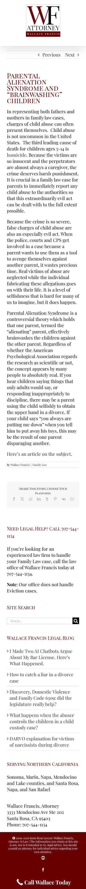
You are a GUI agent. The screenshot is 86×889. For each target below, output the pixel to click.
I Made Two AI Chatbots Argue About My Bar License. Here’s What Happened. (41, 657)
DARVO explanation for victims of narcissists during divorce (42, 741)
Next (70, 54)
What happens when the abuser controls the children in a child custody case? (42, 721)
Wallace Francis (20, 465)
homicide (16, 155)
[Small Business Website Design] (43, 858)
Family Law (40, 465)
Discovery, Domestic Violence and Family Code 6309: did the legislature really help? (41, 697)
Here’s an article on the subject (39, 454)
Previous (51, 54)
